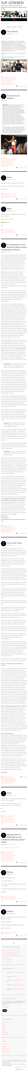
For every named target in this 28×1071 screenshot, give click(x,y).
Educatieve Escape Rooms (17, 984)
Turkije (2, 197)
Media (13, 33)
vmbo (9, 84)
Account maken (5, 1044)
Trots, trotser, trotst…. (15, 543)
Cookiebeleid (9, 1065)
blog (11, 525)
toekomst (7, 859)
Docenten (7, 778)
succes (8, 858)
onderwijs (9, 83)
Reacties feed (5, 1050)
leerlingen (3, 80)
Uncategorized (12, 844)
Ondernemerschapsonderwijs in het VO (11, 950)
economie (6, 78)
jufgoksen (3, 79)
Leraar (2, 857)
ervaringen (3, 779)
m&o (12, 817)
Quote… (10, 177)
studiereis (9, 165)
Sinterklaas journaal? (7, 959)
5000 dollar (4, 525)
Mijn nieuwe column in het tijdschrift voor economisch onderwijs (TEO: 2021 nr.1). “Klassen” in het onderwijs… (13, 955)
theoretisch (12, 822)
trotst (5, 783)
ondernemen (4, 83)
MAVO (9, 897)
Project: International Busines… (17, 972)
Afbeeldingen (5, 1022)
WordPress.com (5, 1052)
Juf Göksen (12, 3)
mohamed (13, 897)
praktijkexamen (4, 899)
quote (8, 822)
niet (9, 195)
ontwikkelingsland (5, 196)
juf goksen (13, 78)
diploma (6, 776)
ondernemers (4, 822)
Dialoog (14, 179)
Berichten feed (5, 1048)
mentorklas (7, 82)
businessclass (4, 528)
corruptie (7, 229)
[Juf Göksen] (14, 17)
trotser (2, 783)
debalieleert (10, 159)
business (3, 526)
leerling (14, 79)
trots (15, 232)
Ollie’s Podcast (12, 32)
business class (8, 526)
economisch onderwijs (6, 853)
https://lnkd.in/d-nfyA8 (6, 37)
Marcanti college (9, 163)
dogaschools (4, 529)
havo (9, 78)
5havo (3, 77)
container (10, 528)
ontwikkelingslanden (9, 232)
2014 (3, 852)
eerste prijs (9, 529)
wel (8, 197)
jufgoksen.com (9, 79)
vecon (11, 859)
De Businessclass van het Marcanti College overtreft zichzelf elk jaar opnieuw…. (13, 247)
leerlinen (14, 855)
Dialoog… (10, 872)
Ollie (11, 82)
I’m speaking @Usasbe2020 (17, 989)
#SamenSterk (14, 976)
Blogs (7, 251)
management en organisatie (7, 818)
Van (8, 972)
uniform (7, 933)
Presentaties (5, 1032)
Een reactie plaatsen (22, 86)
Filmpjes (4, 1028)
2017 (3, 158)
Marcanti (8, 80)
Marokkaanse (8, 819)
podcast (14, 83)
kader (14, 193)
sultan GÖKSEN (4, 84)
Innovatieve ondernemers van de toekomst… (11, 847)
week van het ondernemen (7, 861)
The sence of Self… (6, 961)
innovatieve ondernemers (6, 854)
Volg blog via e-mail (9, 998)
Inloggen (4, 1046)
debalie (5, 159)
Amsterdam (8, 77)
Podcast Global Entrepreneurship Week (11, 952)
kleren (14, 932)
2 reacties (24, 776)
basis (3, 229)
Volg (5, 1010)
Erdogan (4, 193)
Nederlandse (10, 821)
